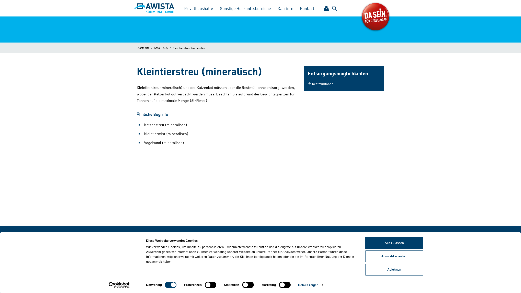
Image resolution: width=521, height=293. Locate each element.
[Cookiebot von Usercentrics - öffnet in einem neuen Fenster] (119, 285)
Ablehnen (394, 269)
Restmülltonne (322, 84)
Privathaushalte (198, 8)
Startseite (143, 47)
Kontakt (307, 8)
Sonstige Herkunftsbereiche (245, 8)
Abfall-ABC (161, 47)
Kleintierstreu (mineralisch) (191, 48)
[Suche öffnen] (334, 8)
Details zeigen (308, 285)
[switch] (210, 285)
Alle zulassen (394, 243)
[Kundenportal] (326, 8)
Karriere (285, 8)
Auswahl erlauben (394, 256)
